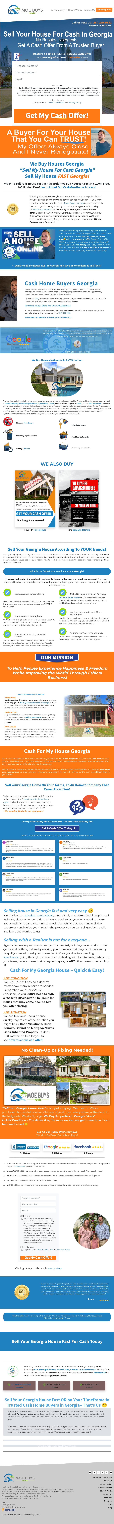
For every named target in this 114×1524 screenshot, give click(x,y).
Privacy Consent (57, 100)
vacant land (63, 1369)
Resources (107, 1498)
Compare (108, 1501)
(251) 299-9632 (101, 22)
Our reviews (19, 1166)
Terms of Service (105, 1488)
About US (108, 1481)
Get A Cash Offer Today (102, 1477)
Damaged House (81, 530)
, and (83, 1369)
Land (79, 403)
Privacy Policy (75, 103)
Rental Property (11, 403)
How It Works (75, 10)
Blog (110, 1508)
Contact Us (89, 10)
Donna (91, 1299)
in (34, 703)
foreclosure (28, 423)
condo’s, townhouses (39, 915)
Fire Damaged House (28, 403)
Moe (36, 299)
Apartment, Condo (46, 403)
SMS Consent (57, 85)
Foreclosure (40, 530)
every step (55, 1268)
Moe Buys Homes (74, 203)
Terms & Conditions (56, 103)
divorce (27, 449)
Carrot (37, 1515)
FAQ (110, 1504)
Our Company (57, 10)
